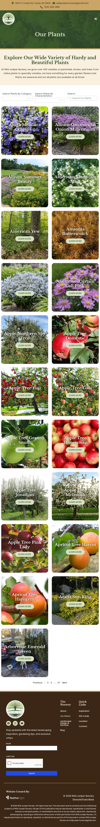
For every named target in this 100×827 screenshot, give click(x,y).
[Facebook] (8, 723)
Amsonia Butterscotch (75, 231)
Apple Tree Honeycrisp (75, 440)
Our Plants (65, 716)
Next (64, 682)
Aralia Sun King (75, 596)
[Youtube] (22, 723)
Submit (32, 773)
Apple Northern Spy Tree (24, 336)
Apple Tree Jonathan (24, 492)
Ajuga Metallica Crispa (25, 127)
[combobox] (17, 98)
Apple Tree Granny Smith (25, 440)
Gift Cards (84, 716)
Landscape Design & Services (65, 723)
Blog (62, 730)
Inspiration (84, 711)
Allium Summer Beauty (25, 179)
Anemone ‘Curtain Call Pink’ (75, 283)
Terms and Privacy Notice (83, 799)
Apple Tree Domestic (75, 336)
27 (58, 682)
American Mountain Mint (75, 179)
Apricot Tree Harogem (25, 597)
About (63, 711)
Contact (83, 726)
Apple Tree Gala (75, 388)
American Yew (25, 231)
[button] (96, 19)
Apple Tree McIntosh (75, 492)
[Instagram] (15, 723)
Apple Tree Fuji (25, 388)
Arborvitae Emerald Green (24, 649)
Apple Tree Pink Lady (24, 544)
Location (83, 721)
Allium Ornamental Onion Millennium (75, 127)
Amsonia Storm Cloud (25, 283)
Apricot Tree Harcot (75, 544)
